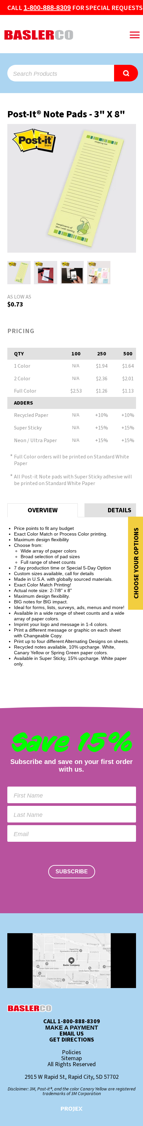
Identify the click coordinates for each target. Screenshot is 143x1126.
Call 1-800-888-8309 (71, 1022)
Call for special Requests (75, 8)
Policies (71, 1053)
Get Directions (71, 1040)
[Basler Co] (57, 35)
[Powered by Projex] (71, 1109)
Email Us (72, 1034)
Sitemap (71, 1059)
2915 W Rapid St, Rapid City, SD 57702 (72, 1077)
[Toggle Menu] (135, 35)
